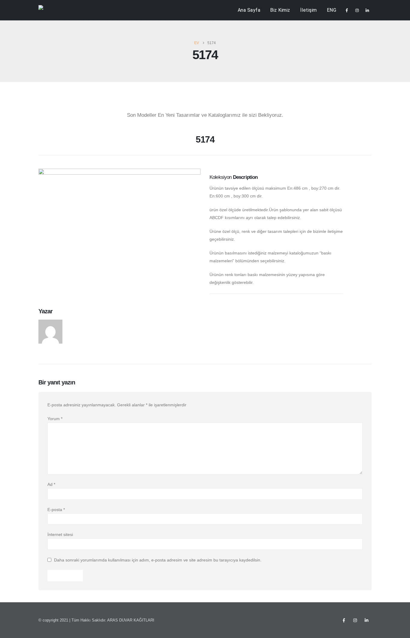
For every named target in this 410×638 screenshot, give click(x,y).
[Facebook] (346, 10)
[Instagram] (357, 10)
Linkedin (366, 620)
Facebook (343, 620)
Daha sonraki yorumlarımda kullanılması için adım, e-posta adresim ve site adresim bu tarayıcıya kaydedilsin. (157, 560)
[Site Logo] (50, 10)
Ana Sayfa (249, 10)
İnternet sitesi (60, 534)
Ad (51, 484)
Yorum (54, 418)
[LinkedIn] (367, 10)
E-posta (56, 509)
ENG (331, 10)
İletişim (308, 10)
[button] (42, 141)
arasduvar (80, 323)
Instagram (355, 620)
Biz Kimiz (280, 10)
